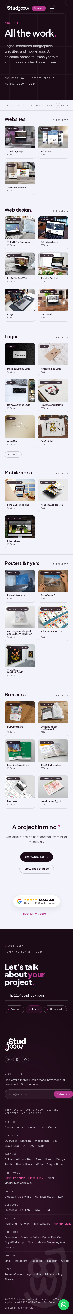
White (39, 1164)
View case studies (36, 868)
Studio (9, 1127)
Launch (25, 1210)
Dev (55, 1141)
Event (50, 1178)
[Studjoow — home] (18, 8)
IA (24, 1146)
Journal (31, 1127)
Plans (35, 1009)
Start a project (36, 857)
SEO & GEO (12, 1146)
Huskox (9, 1247)
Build (47, 1210)
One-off (25, 1223)
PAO (31, 1146)
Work (20, 1127)
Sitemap (10, 1279)
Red (29, 1159)
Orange (60, 1159)
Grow (36, 1210)
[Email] (8, 1059)
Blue (38, 1159)
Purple (8, 1164)
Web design (33, 105)
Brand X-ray (35, 1178)
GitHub (65, 1261)
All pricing (11, 1223)
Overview (11, 1141)
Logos (50, 105)
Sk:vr (31, 1242)
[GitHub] (25, 1059)
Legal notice (33, 1274)
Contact (38, 8)
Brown (60, 1164)
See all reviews (36, 914)
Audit (41, 1146)
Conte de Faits (29, 1237)
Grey (50, 1164)
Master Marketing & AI (18, 1183)
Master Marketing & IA (51, 1242)
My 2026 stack (45, 1196)
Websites (13, 105)
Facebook (37, 1261)
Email (8, 1261)
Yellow (20, 1159)
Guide (8, 1159)
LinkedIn (52, 1261)
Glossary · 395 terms (18, 1196)
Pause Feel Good (53, 1237)
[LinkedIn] (16, 1059)
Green (48, 1159)
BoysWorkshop (14, 1242)
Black (28, 1164)
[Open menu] (51, 8)
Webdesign (42, 1141)
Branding (25, 1141)
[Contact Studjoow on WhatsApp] (63, 1304)
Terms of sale (13, 1274)
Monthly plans (62, 1223)
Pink (19, 1164)
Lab (42, 1127)
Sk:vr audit (56, 1009)
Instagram (21, 1261)
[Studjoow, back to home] (15, 1044)
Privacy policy (53, 1274)
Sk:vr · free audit (15, 1178)
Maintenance (42, 1223)
